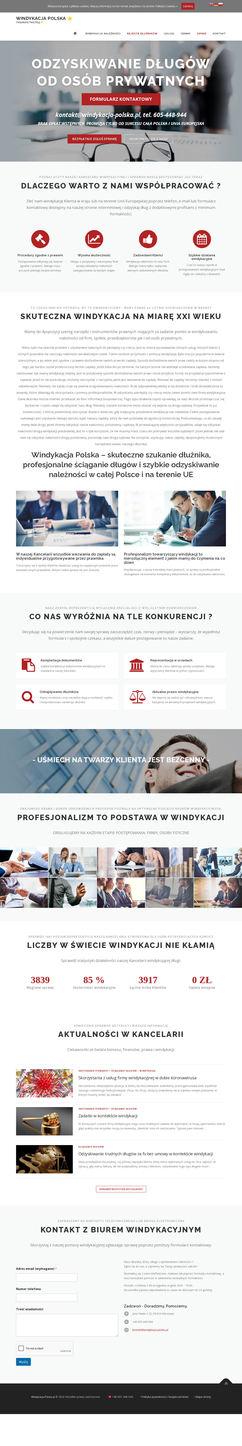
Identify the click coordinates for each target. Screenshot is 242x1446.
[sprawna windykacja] (121, 893)
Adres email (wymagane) (36, 1269)
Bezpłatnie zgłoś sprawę (94, 139)
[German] (216, 4)
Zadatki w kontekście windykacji (107, 1115)
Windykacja (148, 1070)
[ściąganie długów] (72, 893)
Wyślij (23, 1362)
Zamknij (188, 6)
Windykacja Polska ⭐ (44, 18)
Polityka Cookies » (166, 6)
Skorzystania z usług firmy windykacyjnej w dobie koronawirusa (137, 1077)
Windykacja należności (103, 33)
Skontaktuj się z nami (148, 139)
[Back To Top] (226, 1383)
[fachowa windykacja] (169, 893)
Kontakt (219, 33)
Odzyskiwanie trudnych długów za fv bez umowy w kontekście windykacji (145, 1153)
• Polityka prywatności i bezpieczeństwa (164, 1397)
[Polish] (220, 4)
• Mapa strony (202, 1397)
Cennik (185, 33)
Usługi (169, 33)
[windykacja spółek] (72, 862)
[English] (211, 4)
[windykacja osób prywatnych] (169, 862)
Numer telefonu (28, 1289)
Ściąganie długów (124, 1070)
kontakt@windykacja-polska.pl (150, 1330)
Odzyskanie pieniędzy (93, 1070)
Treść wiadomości (29, 1309)
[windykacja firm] (121, 862)
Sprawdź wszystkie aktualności (121, 1189)
